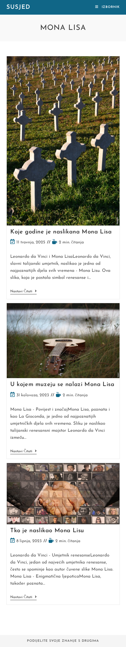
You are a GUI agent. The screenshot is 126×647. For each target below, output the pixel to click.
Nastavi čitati (23, 291)
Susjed (18, 7)
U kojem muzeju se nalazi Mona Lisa (62, 384)
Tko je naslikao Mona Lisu (47, 531)
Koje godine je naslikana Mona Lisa (61, 232)
